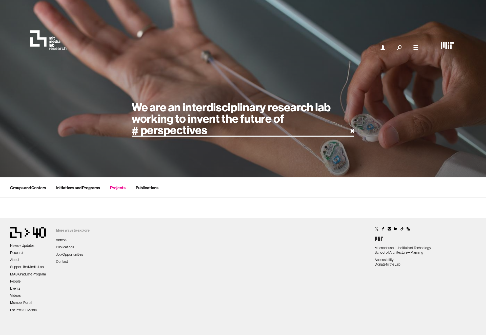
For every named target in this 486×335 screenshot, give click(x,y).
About (14, 259)
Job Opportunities (69, 254)
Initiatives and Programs (78, 187)
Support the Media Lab (27, 267)
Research (17, 252)
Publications (147, 187)
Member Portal (21, 302)
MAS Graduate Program (28, 274)
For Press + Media (23, 310)
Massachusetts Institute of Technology (403, 248)
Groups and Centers (28, 187)
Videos (15, 295)
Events (15, 288)
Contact (62, 261)
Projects (118, 187)
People (15, 281)
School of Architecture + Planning (399, 252)
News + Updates (22, 245)
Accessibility (384, 259)
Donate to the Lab (387, 264)
